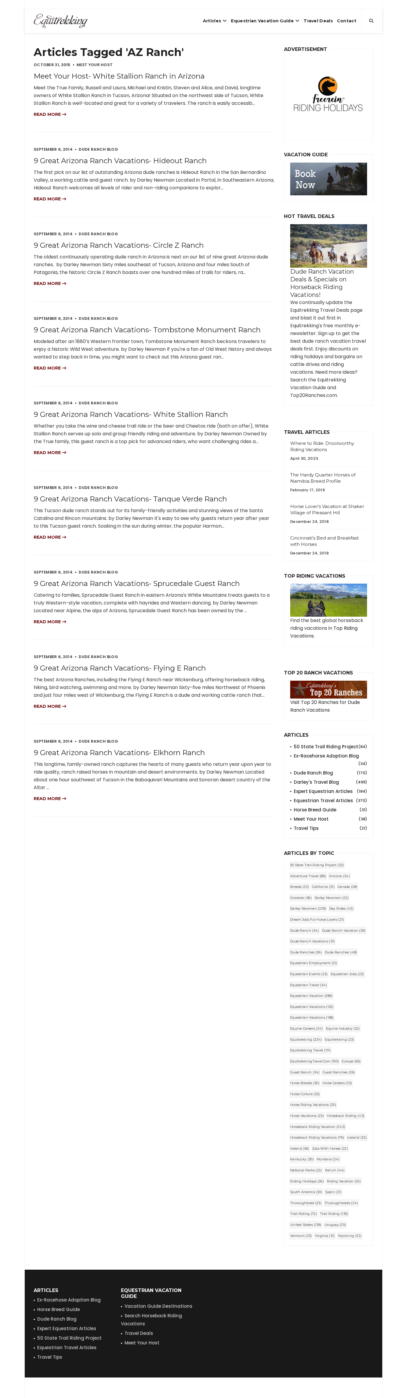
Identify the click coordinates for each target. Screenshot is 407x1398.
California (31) (323, 887)
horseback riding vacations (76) (317, 1137)
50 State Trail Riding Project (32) (317, 865)
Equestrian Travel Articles (330, 800)
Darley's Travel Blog (330, 782)
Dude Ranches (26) (306, 952)
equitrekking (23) (339, 1039)
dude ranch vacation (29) (344, 930)
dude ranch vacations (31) (312, 941)
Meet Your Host (330, 819)
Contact (346, 21)
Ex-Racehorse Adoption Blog (330, 756)
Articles (212, 21)
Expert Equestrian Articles (330, 791)
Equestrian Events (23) (309, 974)
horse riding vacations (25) (313, 1105)
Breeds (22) (299, 887)
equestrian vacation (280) (311, 996)
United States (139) (305, 1225)
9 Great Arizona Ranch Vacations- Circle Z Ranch (119, 245)
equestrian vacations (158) (312, 1017)
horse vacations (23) (307, 1116)
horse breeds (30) (304, 1083)
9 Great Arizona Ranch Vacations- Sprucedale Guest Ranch (137, 583)
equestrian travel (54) (308, 985)
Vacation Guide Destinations (158, 1306)
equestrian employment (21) (313, 963)
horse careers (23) (337, 1083)
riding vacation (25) (344, 1181)
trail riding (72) (303, 1214)
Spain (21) (333, 1192)
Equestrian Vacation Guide (262, 21)
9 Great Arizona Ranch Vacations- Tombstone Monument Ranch (147, 329)
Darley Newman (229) (308, 908)
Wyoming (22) (350, 1236)
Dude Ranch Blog (330, 773)
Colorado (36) (301, 898)
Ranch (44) (335, 1170)
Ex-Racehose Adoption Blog (69, 1300)
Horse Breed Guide (330, 810)
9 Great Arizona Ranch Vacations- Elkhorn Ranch (119, 752)
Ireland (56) (299, 1148)
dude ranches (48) (341, 952)
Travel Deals (318, 21)
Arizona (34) (339, 876)
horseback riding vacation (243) (317, 1127)
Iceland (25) (357, 1137)
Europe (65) (351, 1061)
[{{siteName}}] (61, 20)
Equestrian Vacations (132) (312, 1007)
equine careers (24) (306, 1028)
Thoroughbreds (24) (341, 1203)
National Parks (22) (306, 1170)
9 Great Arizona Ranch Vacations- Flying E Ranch (120, 668)
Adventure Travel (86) (308, 876)
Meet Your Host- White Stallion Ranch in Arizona (119, 76)
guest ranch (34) (305, 1072)
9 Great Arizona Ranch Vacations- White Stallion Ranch (131, 414)
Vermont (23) (301, 1236)
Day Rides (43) (341, 908)
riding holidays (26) (307, 1181)
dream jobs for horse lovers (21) (317, 919)
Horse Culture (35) (305, 1094)
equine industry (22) (343, 1028)
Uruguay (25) (335, 1225)
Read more (48, 114)
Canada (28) (347, 887)
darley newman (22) (332, 898)
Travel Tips (330, 828)
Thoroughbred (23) (305, 1203)
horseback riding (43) (345, 1116)
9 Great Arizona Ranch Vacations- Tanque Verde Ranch (130, 499)
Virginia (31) (325, 1236)
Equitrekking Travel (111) (310, 1050)
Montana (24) (328, 1159)
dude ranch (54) (304, 930)
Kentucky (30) (302, 1159)
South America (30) (306, 1192)
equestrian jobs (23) (347, 974)
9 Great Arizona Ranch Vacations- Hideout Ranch (120, 160)
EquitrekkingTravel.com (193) (314, 1061)
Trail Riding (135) (334, 1214)
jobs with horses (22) (330, 1148)
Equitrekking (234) (306, 1039)
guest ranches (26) (339, 1072)
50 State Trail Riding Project (330, 747)
